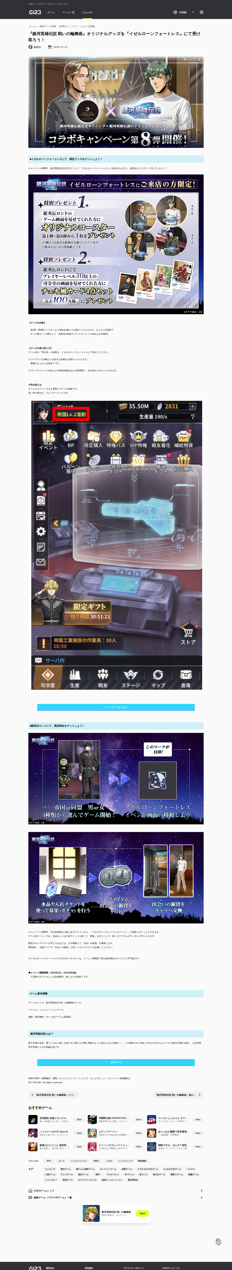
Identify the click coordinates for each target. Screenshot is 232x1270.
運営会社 (50, 1268)
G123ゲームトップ (171, 1268)
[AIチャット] (218, 1240)
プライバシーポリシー (133, 1268)
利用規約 (89, 1268)
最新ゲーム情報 (48, 26)
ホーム (51, 12)
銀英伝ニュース (68, 26)
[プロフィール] (202, 12)
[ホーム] (35, 12)
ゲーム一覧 (69, 12)
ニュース (87, 12)
